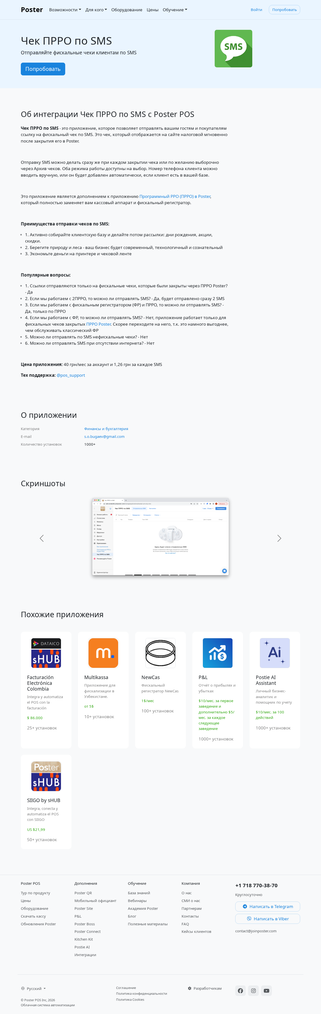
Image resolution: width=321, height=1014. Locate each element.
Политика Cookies (130, 999)
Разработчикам (207, 988)
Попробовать (284, 9)
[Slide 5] (165, 575)
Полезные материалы (148, 923)
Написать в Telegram (271, 906)
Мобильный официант (95, 900)
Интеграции (85, 954)
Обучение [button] (173, 10)
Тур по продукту (35, 892)
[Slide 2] (138, 575)
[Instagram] (254, 991)
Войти (256, 9)
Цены (152, 10)
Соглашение (126, 987)
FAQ (185, 923)
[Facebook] (241, 991)
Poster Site (83, 908)
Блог (132, 916)
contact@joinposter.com (256, 930)
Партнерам (192, 908)
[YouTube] (266, 991)
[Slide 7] (183, 575)
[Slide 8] (192, 575)
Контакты (190, 916)
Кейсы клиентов (196, 931)
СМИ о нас (191, 900)
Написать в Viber (271, 919)
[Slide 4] (156, 575)
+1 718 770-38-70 (256, 885)
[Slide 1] (129, 575)
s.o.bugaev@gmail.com (104, 436)
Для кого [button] (95, 10)
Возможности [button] (63, 10)
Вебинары (137, 900)
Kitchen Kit (83, 939)
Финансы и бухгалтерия (106, 428)
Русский (35, 988)
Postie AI (82, 946)
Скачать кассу (33, 916)
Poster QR (83, 892)
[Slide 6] (174, 575)
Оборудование (126, 10)
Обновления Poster (38, 923)
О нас (187, 892)
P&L (78, 916)
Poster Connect (87, 931)
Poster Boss (84, 923)
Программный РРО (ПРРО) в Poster (174, 196)
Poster (32, 9)
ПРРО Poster (98, 324)
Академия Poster (143, 908)
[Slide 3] (147, 575)
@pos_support (71, 375)
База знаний (139, 892)
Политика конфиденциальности (141, 993)
